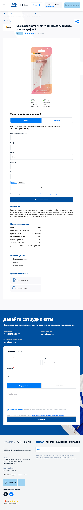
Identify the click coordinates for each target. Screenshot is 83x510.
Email (12, 152)
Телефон (13, 143)
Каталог (26, 5)
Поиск (35, 5)
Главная (6, 14)
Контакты (74, 442)
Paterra (37, 14)
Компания (13, 162)
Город (12, 172)
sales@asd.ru (50, 6)
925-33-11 (17, 442)
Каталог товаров (16, 14)
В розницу (57, 120)
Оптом (26, 120)
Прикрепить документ (38, 409)
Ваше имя (10, 358)
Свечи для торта (28, 14)
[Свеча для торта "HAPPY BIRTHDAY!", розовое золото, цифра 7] (41, 70)
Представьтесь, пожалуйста (19, 133)
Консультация (59, 386)
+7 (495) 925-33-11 (53, 4)
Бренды (50, 442)
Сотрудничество (24, 386)
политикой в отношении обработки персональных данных (51, 194)
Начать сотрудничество (72, 5)
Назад (8, 21)
